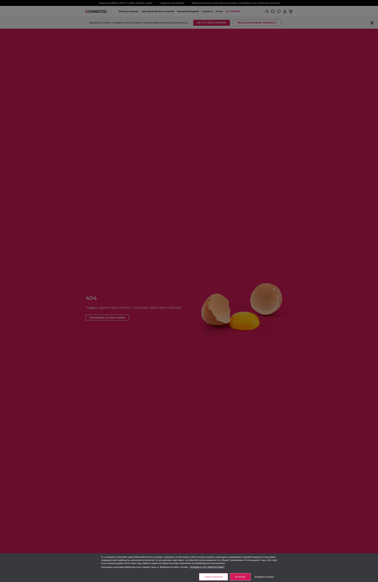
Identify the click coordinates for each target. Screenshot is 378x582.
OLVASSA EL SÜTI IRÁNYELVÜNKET (207, 567)
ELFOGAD (240, 577)
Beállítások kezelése (264, 577)
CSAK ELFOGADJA (213, 577)
